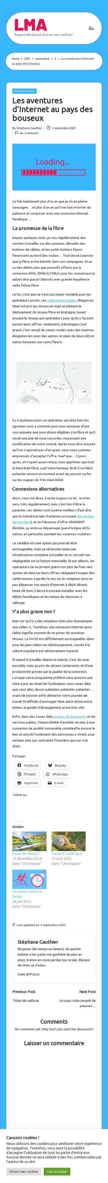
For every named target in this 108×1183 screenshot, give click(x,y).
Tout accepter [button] (57, 1171)
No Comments (29, 133)
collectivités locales (62, 300)
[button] (28, 974)
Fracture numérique (66, 854)
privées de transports (69, 716)
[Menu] (91, 28)
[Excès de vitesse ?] (29, 841)
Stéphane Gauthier (38, 942)
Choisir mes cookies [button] (23, 1171)
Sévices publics (24, 91)
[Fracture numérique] (68, 841)
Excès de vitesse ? (26, 854)
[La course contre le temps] (29, 879)
